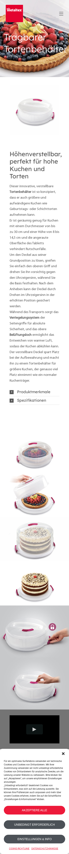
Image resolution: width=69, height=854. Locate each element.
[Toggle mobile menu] (60, 13)
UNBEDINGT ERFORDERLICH (34, 824)
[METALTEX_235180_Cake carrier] (34, 86)
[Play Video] (34, 729)
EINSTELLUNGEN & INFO (34, 839)
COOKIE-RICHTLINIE (19, 848)
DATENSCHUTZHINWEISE (44, 848)
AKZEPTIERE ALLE (34, 810)
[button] (63, 754)
